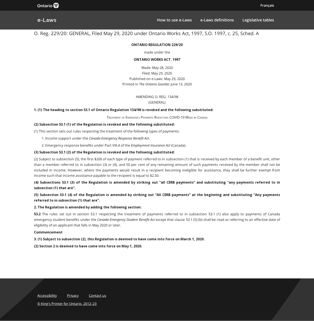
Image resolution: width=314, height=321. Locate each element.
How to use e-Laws (174, 19)
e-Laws (46, 20)
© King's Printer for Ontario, (67, 303)
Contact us (97, 295)
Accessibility (47, 295)
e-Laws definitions (217, 19)
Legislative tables (258, 19)
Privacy (73, 295)
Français (267, 5)
